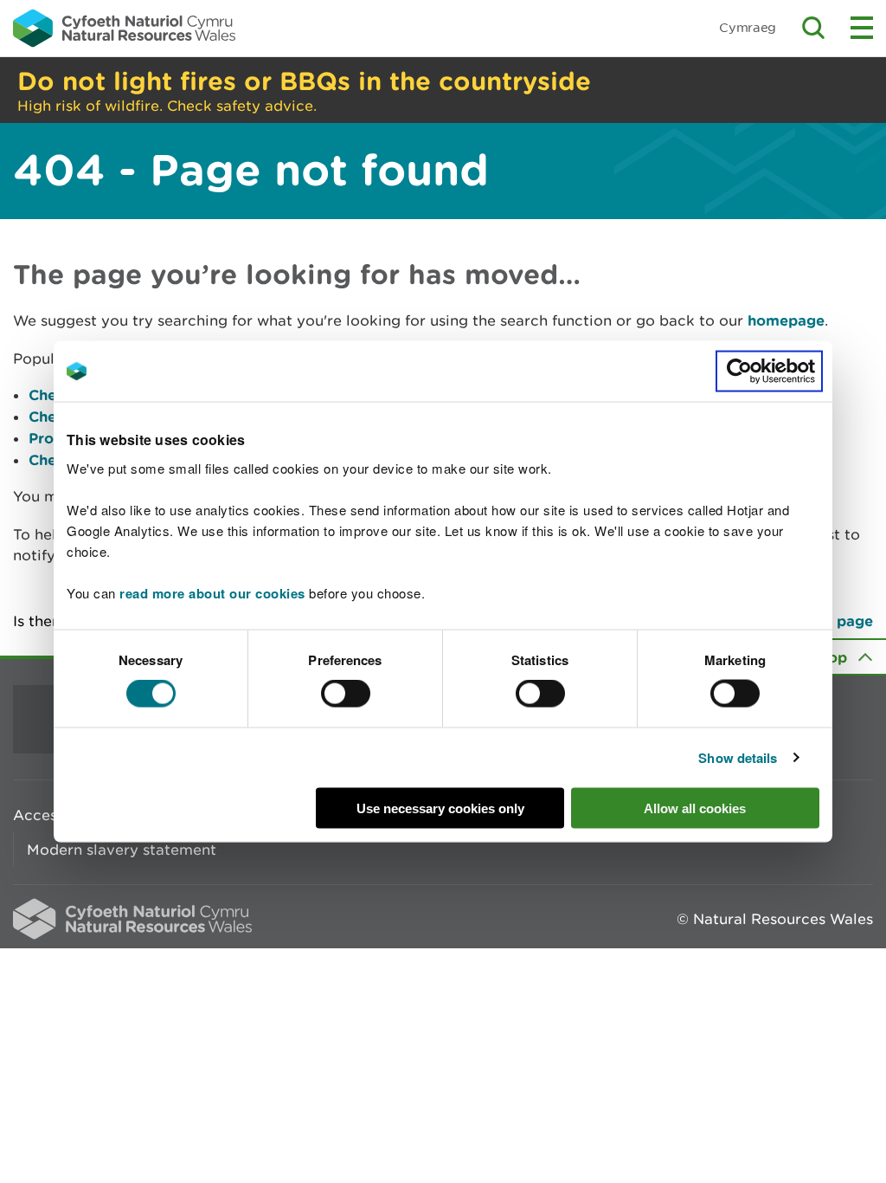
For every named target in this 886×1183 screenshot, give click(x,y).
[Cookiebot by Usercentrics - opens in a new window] (769, 371)
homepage (786, 320)
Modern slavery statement (121, 849)
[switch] (345, 694)
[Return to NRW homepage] (124, 27)
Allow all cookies (695, 807)
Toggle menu (862, 27)
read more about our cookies (212, 592)
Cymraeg (747, 27)
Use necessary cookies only (440, 807)
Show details (737, 757)
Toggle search (813, 27)
